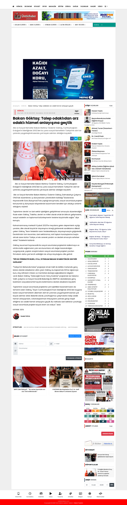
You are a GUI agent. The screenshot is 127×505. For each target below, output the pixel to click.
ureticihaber (73, 327)
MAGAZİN (52, 6)
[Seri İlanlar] (100, 2)
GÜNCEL (19, 6)
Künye (90, 497)
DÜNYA (68, 6)
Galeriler (41, 497)
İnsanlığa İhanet (97, 133)
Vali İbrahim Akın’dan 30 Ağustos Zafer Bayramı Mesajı (99, 223)
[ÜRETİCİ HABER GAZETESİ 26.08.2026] (99, 382)
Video (51, 497)
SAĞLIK (75, 6)
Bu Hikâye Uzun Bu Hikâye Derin (102, 161)
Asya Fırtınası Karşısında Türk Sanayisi (101, 154)
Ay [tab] (112, 210)
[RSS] (112, 2)
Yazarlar (60, 497)
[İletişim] (93, 2)
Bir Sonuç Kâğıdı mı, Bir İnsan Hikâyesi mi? (97, 189)
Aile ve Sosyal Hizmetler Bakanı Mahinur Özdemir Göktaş (45, 327)
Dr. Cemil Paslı (98, 136)
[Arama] (88, 2)
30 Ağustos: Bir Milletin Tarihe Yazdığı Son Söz (97, 124)
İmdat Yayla (97, 144)
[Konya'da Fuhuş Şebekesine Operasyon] (91, 457)
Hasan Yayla (97, 111)
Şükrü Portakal (98, 176)
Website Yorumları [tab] (75, 336)
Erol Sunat (96, 159)
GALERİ (93, 6)
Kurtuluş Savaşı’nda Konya (100, 113)
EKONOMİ (28, 6)
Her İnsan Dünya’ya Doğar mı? (101, 138)
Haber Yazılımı (78, 503)
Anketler (70, 497)
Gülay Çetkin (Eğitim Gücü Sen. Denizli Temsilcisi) (103, 167)
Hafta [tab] (108, 210)
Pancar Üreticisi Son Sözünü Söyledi (101, 147)
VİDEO (100, 6)
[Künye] (108, 2)
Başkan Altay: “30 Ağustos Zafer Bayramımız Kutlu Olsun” (98, 231)
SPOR (44, 6)
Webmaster (100, 497)
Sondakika (29, 497)
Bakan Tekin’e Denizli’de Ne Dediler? (96, 172)
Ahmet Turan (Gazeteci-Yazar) (102, 129)
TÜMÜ (111, 106)
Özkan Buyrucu (98, 151)
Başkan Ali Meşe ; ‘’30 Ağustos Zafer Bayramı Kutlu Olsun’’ (97, 238)
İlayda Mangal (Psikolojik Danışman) (102, 185)
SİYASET (37, 6)
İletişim (80, 497)
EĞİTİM (60, 6)
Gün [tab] (104, 210)
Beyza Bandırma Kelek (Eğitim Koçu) (101, 119)
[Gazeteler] (104, 2)
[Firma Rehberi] (97, 2)
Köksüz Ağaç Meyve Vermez (101, 178)
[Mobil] (84, 2)
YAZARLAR (84, 6)
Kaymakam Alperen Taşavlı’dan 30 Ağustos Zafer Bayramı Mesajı (99, 216)
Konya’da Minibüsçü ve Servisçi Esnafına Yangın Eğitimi (98, 245)
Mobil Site (18, 497)
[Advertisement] (63, 44)
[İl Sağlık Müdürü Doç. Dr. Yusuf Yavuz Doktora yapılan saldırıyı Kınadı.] (91, 472)
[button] (106, 6)
